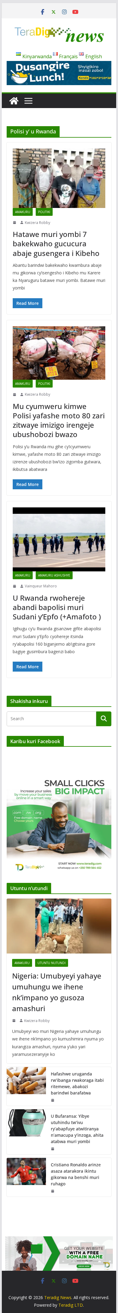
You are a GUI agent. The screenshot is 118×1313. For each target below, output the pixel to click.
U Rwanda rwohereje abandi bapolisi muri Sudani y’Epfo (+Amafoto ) (57, 607)
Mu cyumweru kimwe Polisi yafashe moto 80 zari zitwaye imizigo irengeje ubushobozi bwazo (59, 420)
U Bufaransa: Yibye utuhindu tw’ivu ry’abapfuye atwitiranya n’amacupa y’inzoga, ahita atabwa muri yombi (77, 1128)
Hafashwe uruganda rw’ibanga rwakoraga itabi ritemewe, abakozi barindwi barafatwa (77, 1083)
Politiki (44, 212)
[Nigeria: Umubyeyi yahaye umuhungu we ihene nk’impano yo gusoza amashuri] (59, 926)
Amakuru (22, 212)
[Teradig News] (14, 101)
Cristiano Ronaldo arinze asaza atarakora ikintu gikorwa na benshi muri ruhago (76, 1174)
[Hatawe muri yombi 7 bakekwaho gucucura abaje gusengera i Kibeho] (59, 178)
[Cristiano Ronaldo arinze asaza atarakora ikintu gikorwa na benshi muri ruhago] (26, 1177)
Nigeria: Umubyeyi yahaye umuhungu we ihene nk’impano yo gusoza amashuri (56, 992)
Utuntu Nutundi (52, 963)
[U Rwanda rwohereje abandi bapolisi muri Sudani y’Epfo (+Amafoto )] (59, 539)
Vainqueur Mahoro (41, 586)
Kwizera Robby (37, 222)
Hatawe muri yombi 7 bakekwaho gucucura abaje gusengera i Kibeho (56, 243)
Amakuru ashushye (54, 575)
